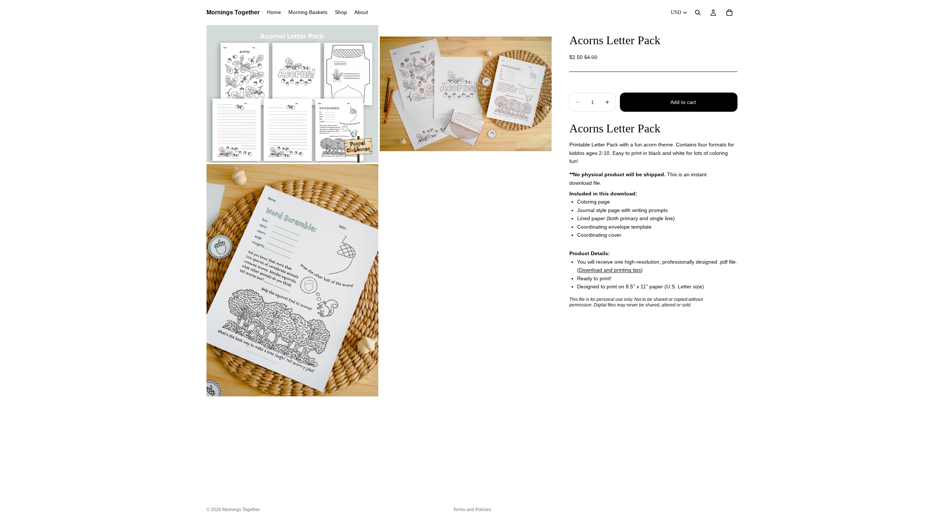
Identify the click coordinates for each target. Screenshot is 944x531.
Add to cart (683, 102)
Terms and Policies (472, 509)
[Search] (698, 12)
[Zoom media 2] (466, 94)
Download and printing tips (610, 270)
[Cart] (729, 12)
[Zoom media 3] (292, 280)
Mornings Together (241, 509)
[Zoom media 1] (292, 94)
